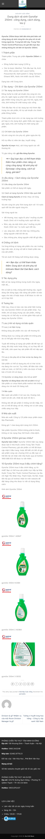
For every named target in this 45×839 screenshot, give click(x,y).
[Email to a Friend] (24, 684)
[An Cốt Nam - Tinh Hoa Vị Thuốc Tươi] (22, 4)
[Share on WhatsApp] (12, 684)
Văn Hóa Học (18, 759)
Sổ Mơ (4, 769)
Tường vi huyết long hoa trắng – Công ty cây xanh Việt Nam (33, 718)
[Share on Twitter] (20, 684)
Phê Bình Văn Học (32, 759)
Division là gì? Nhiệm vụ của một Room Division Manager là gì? (11, 718)
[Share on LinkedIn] (32, 684)
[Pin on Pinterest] (28, 684)
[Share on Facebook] (16, 684)
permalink (22, 694)
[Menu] (3, 3)
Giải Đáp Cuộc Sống (22, 13)
